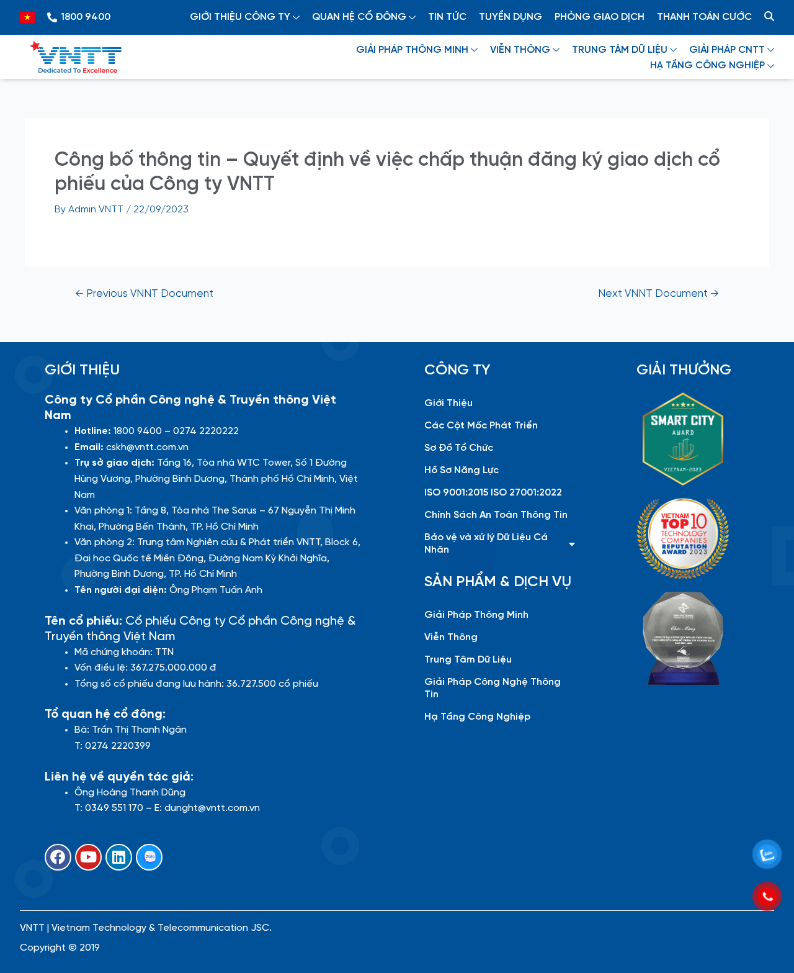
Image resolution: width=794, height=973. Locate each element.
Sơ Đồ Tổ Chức (458, 448)
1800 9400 (85, 17)
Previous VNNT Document (144, 294)
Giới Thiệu (448, 403)
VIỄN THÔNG (520, 50)
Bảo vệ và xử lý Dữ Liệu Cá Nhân (486, 543)
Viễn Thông (451, 637)
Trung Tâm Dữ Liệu (468, 659)
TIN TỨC (447, 17)
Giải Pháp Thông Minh (476, 615)
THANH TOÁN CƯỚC (704, 17)
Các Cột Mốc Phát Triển (481, 425)
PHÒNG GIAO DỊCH (600, 17)
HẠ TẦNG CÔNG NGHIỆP (707, 65)
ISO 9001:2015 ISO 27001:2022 (493, 492)
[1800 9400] (52, 17)
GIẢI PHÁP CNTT (727, 50)
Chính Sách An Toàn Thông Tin (496, 515)
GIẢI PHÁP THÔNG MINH (412, 50)
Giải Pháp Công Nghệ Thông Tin (492, 688)
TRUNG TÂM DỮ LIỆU (619, 50)
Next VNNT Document (658, 294)
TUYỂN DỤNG (510, 17)
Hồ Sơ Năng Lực (461, 470)
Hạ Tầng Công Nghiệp (477, 717)
